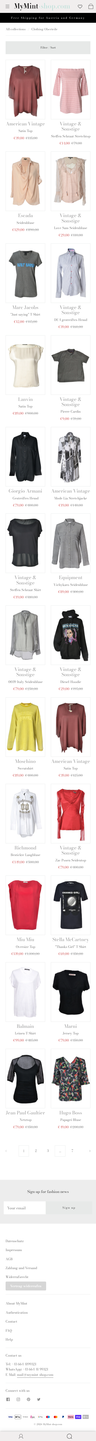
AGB (9, 1259)
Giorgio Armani (25, 490)
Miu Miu (25, 939)
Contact (11, 1321)
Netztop (25, 1119)
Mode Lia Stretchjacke (70, 498)
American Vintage (25, 123)
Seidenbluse (25, 222)
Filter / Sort (48, 47)
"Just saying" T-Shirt (25, 314)
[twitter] (39, 1399)
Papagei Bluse (70, 1119)
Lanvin (25, 399)
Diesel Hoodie (70, 681)
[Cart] (91, 6)
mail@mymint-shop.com (35, 1374)
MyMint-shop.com (52, 1424)
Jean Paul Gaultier (25, 1112)
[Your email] (25, 1207)
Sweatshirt (25, 768)
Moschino (25, 761)
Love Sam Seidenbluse (70, 227)
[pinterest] (28, 1399)
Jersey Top (71, 1033)
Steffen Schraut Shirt (25, 589)
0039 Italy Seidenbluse (25, 681)
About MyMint (16, 1303)
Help (9, 1339)
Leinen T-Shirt (25, 1033)
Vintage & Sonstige (71, 126)
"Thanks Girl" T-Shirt (70, 946)
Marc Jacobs (25, 307)
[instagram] (18, 1399)
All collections (16, 29)
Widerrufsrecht (17, 1276)
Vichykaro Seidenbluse (71, 584)
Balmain (25, 1026)
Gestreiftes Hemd (25, 498)
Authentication (17, 1312)
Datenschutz (15, 1241)
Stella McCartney (70, 939)
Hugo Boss (70, 1112)
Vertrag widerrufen (25, 1286)
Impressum (14, 1249)
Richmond (25, 847)
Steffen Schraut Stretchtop (70, 136)
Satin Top (25, 130)
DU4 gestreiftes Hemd (70, 319)
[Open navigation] (11, 6)
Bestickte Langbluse (25, 854)
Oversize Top (25, 946)
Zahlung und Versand (21, 1268)
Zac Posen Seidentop (70, 860)
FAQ (9, 1330)
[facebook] (8, 1399)
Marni (70, 1026)
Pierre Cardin (71, 411)
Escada (25, 215)
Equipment (70, 577)
